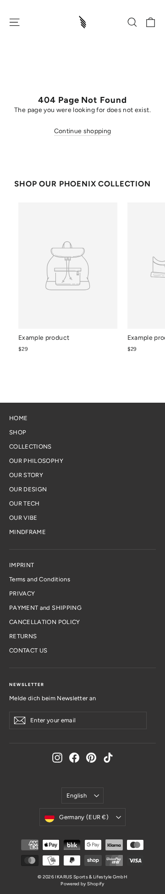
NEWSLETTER (26, 684)
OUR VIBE (23, 517)
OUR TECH (24, 503)
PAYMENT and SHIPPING (45, 607)
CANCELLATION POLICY (44, 621)
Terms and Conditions (39, 579)
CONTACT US (28, 650)
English (76, 795)
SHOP (17, 432)
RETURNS (23, 636)
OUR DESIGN (28, 489)
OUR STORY (26, 475)
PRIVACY (22, 593)
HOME (18, 418)
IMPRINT (21, 565)
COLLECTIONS (30, 446)
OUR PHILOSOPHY (36, 460)
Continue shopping (82, 131)
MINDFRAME (27, 532)
